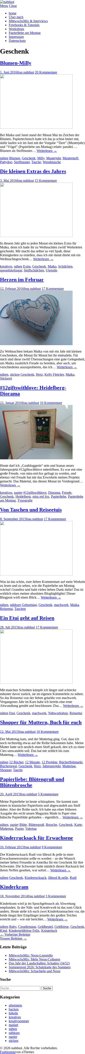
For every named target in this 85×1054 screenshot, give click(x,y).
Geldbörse (61, 926)
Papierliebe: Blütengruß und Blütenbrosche (32, 782)
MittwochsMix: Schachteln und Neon (34, 971)
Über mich (16, 17)
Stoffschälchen (34, 270)
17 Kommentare (53, 288)
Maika (52, 266)
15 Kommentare (46, 180)
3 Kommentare (56, 896)
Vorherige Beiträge (15, 934)
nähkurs (15, 605)
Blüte (23, 825)
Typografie (24, 500)
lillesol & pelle (58, 877)
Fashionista (7, 1052)
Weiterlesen (47, 151)
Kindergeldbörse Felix (24, 930)
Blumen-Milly (15, 63)
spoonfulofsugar (11, 270)
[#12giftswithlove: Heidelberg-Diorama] (36, 458)
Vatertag (31, 828)
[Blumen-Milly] (36, 127)
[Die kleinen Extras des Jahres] (36, 236)
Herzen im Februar (22, 279)
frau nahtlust (25, 72)
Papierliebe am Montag (25, 33)
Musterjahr (53, 158)
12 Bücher (16, 762)
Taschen (20, 609)
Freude (66, 492)
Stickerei (6, 378)
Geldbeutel (45, 926)
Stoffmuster (22, 162)
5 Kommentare (48, 794)
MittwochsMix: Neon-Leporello (31, 955)
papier (18, 492)
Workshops (16, 29)
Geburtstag (29, 605)
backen (14, 1009)
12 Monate (32, 762)
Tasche (36, 162)
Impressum (16, 37)
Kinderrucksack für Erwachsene (36, 838)
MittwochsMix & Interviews (28, 21)
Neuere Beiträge (13, 938)
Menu (4, 6)
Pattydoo (6, 162)
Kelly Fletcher (54, 374)
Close (13, 6)
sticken (15, 374)
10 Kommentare (47, 731)
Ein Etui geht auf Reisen (27, 618)
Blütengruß (36, 825)
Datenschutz (17, 40)
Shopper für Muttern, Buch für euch (41, 722)
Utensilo (51, 270)
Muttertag (69, 766)
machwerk (61, 605)
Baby (12, 926)
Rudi (73, 877)
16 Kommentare (51, 403)
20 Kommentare (46, 72)
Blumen (14, 158)
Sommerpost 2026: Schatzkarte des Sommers (40, 967)
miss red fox (40, 496)
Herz (39, 374)
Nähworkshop (58, 713)
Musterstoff (70, 158)
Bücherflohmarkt (70, 762)
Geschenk (29, 158)
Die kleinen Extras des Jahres (33, 171)
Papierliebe (58, 496)
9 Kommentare (52, 847)
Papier (19, 828)
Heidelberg (23, 496)
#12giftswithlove (34, 492)
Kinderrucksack (35, 877)
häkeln (13, 1013)
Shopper (5, 770)
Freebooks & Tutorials (24, 25)
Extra (27, 266)
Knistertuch (49, 930)
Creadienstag (27, 926)
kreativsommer (19, 1021)
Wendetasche (52, 162)
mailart (13, 1025)
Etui (12, 713)
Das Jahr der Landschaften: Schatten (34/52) (39, 963)
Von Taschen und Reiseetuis (31, 510)
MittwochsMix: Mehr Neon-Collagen (34, 959)
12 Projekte (49, 762)
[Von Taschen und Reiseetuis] (36, 574)
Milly (40, 158)
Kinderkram (14, 887)
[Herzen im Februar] (36, 344)
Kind (3, 930)
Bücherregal (8, 766)
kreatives (6, 266)
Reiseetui (6, 609)
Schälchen (65, 266)
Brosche (51, 825)
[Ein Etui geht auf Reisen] (36, 682)
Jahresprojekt (51, 766)
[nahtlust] (7, 2)
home (12, 13)
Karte (78, 825)
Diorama (54, 492)
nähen (4, 158)
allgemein (15, 1005)
